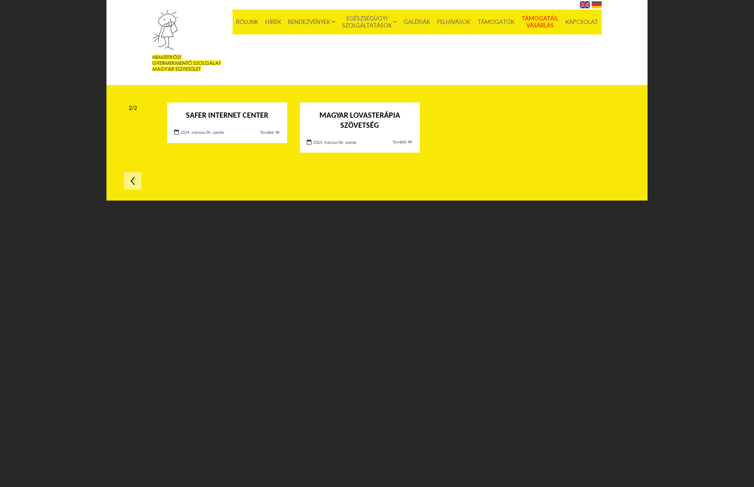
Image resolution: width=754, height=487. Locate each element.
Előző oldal (132, 181)
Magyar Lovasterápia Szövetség (359, 121)
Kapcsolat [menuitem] (582, 21)
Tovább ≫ (270, 132)
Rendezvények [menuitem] (309, 21)
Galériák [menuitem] (417, 21)
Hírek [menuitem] (273, 21)
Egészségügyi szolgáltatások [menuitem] (367, 22)
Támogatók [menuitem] (495, 21)
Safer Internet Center (227, 116)
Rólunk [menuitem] (247, 21)
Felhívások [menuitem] (453, 21)
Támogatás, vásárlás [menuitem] (540, 22)
